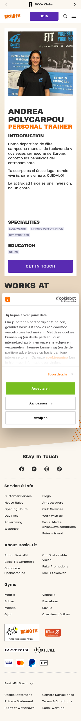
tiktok (59, 469)
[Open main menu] (73, 16)
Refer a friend (52, 533)
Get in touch (40, 266)
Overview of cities (56, 614)
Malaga (10, 607)
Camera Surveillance (58, 694)
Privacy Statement (18, 701)
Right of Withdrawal (19, 708)
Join (44, 16)
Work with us (52, 515)
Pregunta (65, 16)
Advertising (13, 522)
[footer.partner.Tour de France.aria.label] (21, 632)
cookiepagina (57, 357)
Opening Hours (15, 509)
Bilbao (9, 601)
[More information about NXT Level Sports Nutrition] (44, 650)
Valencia (48, 594)
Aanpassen (38, 403)
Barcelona (50, 601)
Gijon (8, 614)
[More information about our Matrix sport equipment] (16, 650)
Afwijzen (40, 418)
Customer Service (18, 496)
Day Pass (11, 515)
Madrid (9, 594)
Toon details (57, 374)
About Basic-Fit (16, 555)
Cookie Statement (18, 694)
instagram (46, 469)
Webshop (11, 528)
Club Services (52, 509)
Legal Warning (53, 708)
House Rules (13, 502)
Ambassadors (52, 502)
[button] (5, 4)
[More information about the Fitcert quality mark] (53, 633)
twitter (34, 469)
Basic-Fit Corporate (19, 561)
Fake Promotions (55, 566)
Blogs (46, 496)
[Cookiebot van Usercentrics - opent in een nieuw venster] (57, 299)
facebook (21, 469)
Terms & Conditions (57, 701)
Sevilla (47, 607)
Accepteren (41, 388)
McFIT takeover (54, 573)
